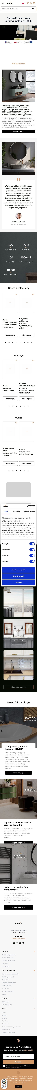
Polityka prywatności (8, 977)
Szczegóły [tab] (16, 511)
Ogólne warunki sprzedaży (10, 974)
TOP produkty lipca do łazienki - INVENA (16, 747)
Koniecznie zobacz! (18, 36)
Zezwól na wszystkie (18, 570)
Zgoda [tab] (6, 511)
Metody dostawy (7, 985)
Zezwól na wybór (18, 576)
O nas (4, 1012)
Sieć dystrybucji (7, 1005)
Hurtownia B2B (6, 1029)
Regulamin (5, 980)
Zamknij (18, 1087)
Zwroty (4, 994)
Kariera (4, 1015)
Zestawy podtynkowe (8, 960)
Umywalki (5, 963)
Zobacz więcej (15, 1067)
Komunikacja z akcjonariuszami (12, 1027)
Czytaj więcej (18, 773)
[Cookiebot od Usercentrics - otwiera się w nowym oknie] (26, 506)
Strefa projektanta (7, 991)
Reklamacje (5, 988)
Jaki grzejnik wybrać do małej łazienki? (16, 888)
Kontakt (4, 1018)
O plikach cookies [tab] (29, 511)
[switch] (32, 549)
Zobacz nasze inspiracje (18, 687)
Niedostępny (10, 335)
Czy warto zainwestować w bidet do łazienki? (17, 823)
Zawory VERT (6, 966)
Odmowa (19, 582)
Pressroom (5, 1024)
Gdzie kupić (5, 1002)
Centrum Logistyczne (8, 1032)
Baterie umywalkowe (8, 955)
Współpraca (5, 1021)
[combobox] (18, 8)
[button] (31, 3)
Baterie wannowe (7, 958)
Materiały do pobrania (9, 982)
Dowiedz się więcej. (19, 1082)
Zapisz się (18, 1062)
